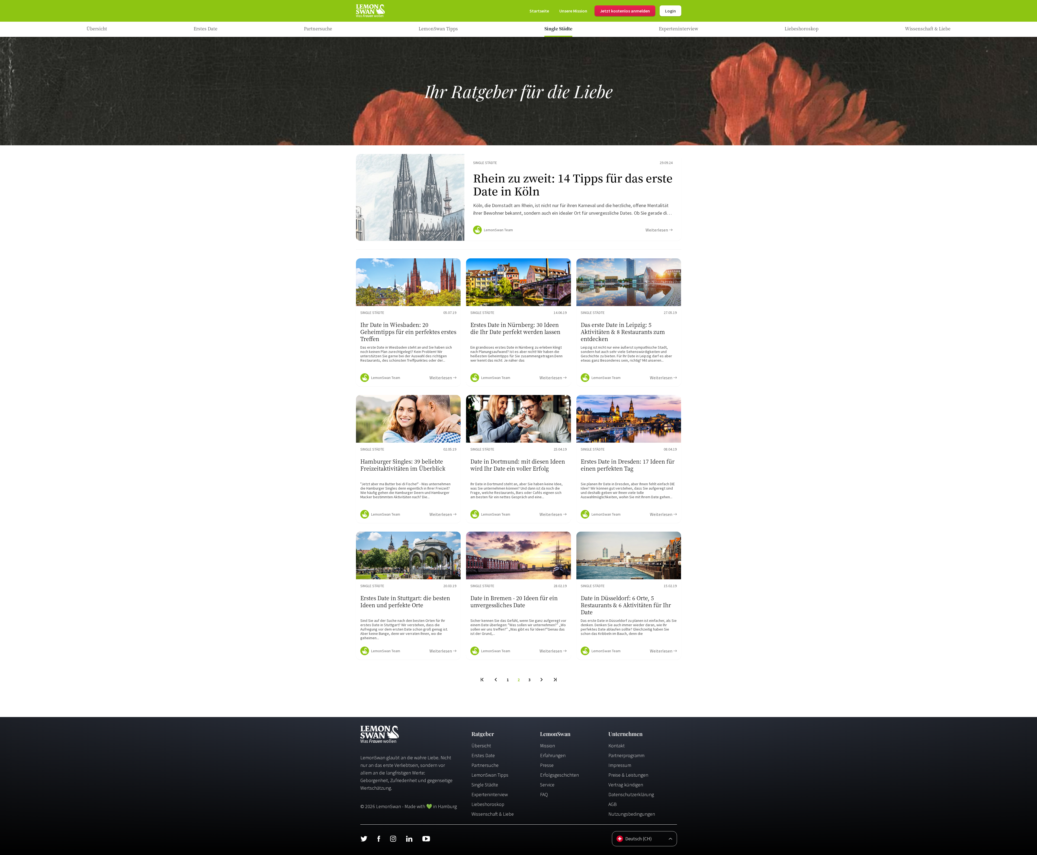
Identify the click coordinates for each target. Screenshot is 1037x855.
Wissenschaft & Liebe (492, 814)
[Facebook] (378, 839)
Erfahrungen (553, 755)
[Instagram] (393, 839)
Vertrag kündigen (625, 785)
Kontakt (616, 745)
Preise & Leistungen (628, 775)
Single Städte (484, 785)
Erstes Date (483, 755)
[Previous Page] (495, 679)
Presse (547, 765)
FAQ (544, 794)
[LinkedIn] (409, 839)
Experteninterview (489, 794)
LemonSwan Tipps (489, 775)
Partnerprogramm (626, 755)
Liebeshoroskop (487, 804)
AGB (612, 804)
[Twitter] (363, 838)
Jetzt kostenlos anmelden (625, 11)
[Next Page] (541, 679)
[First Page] (482, 679)
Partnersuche (485, 765)
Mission (547, 745)
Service (547, 785)
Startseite (539, 11)
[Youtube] (426, 838)
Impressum (619, 765)
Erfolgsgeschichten (559, 775)
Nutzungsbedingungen (631, 814)
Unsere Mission (573, 11)
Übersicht (481, 745)
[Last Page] (555, 679)
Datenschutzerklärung (631, 794)
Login (670, 11)
